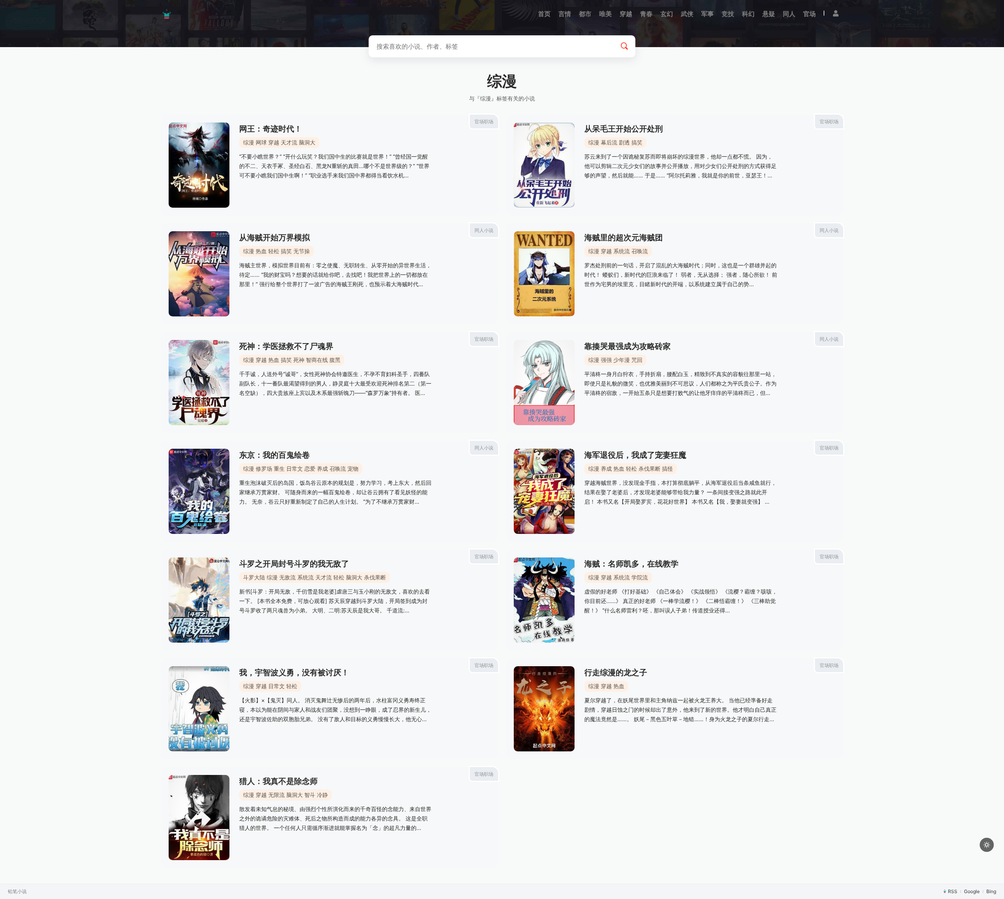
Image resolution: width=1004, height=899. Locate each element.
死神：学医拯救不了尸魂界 (286, 346)
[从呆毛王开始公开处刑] (544, 165)
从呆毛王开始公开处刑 (623, 128)
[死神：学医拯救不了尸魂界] (199, 382)
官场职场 (484, 121)
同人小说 (484, 230)
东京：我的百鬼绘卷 (274, 455)
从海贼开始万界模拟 (274, 237)
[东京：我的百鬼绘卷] (199, 491)
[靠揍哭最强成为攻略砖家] (544, 382)
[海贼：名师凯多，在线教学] (544, 600)
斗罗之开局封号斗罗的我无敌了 (294, 563)
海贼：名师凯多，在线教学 (631, 563)
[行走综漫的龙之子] (544, 708)
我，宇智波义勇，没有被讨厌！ (294, 672)
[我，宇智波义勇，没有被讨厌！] (199, 708)
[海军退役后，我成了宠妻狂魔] (544, 491)
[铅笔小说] (167, 14)
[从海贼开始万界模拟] (199, 273)
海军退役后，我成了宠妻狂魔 (635, 455)
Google (972, 891)
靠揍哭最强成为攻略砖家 (627, 346)
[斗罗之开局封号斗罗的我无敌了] (199, 600)
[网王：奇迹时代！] (199, 165)
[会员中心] (836, 13)
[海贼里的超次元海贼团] (544, 273)
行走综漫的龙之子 (615, 672)
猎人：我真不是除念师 (278, 781)
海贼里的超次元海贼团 (623, 237)
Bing (991, 891)
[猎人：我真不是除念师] (199, 817)
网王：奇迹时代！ (270, 128)
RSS (952, 891)
